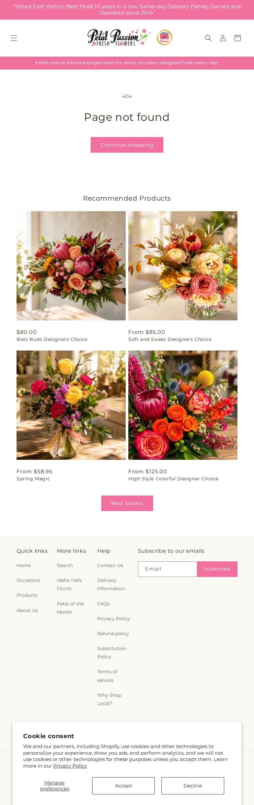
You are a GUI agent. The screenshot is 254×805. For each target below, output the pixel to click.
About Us (27, 610)
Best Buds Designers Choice (52, 339)
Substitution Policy (111, 652)
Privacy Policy (70, 766)
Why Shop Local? (109, 699)
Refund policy (113, 634)
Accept (123, 785)
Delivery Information (111, 584)
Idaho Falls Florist (69, 584)
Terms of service (107, 676)
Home (24, 565)
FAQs (103, 604)
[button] (14, 38)
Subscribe (217, 569)
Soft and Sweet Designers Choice (170, 339)
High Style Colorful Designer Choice (173, 479)
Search (65, 565)
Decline (193, 785)
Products (27, 595)
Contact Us (110, 565)
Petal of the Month (70, 608)
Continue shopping (127, 145)
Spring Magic (33, 479)
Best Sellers (127, 503)
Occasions (28, 580)
